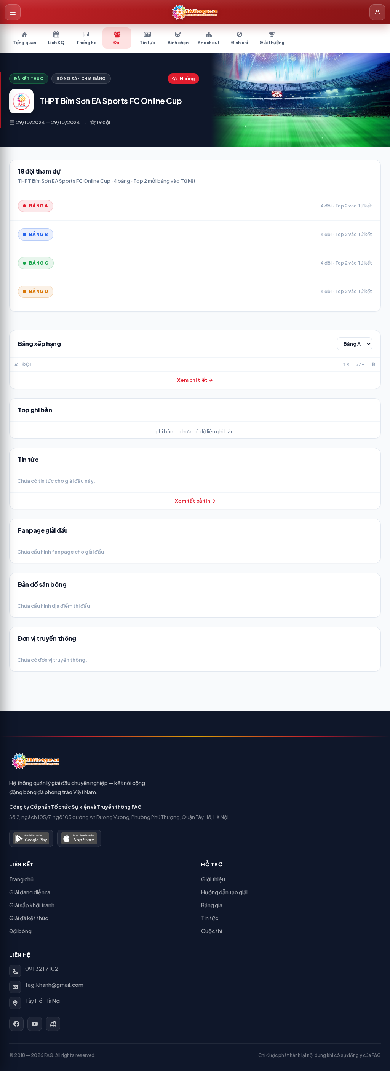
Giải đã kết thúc (28, 918)
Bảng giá (211, 905)
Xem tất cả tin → (195, 501)
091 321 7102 (41, 968)
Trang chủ (21, 879)
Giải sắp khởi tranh (31, 905)
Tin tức (209, 918)
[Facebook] (16, 1024)
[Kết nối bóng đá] (53, 1024)
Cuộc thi (211, 930)
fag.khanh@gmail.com (54, 984)
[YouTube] (34, 1024)
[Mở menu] (13, 12)
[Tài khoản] (377, 12)
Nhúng (187, 78)
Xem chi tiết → (195, 380)
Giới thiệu (213, 879)
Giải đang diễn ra (29, 892)
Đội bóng (20, 930)
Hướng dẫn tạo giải (224, 892)
